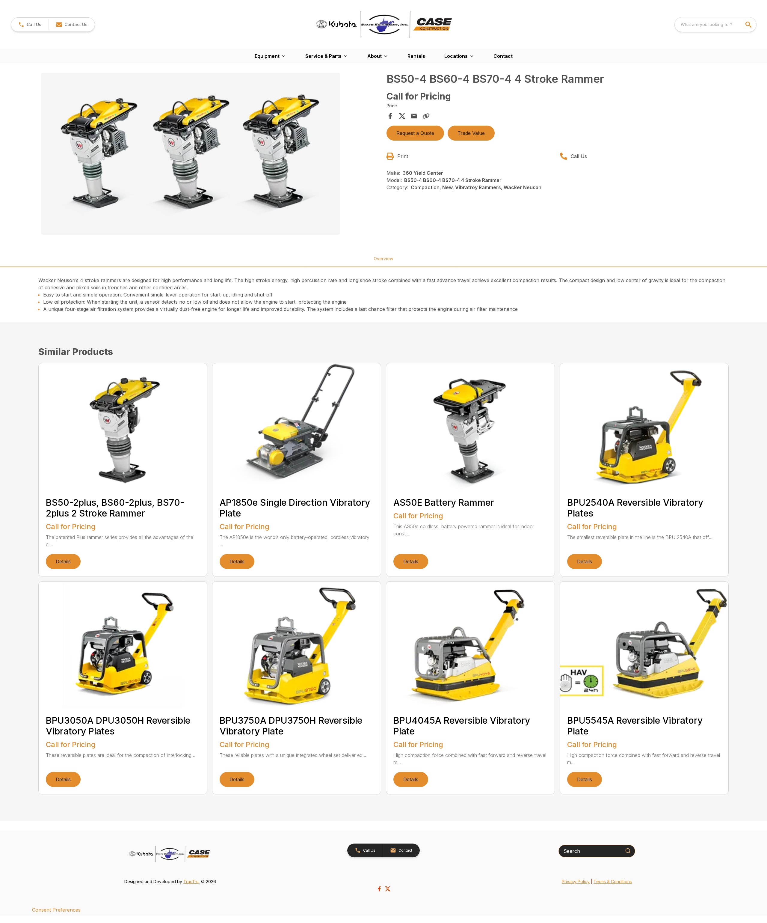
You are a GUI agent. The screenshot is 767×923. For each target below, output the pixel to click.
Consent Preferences (56, 910)
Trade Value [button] (471, 133)
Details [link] (63, 561)
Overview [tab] (383, 258)
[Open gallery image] (190, 154)
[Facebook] (379, 888)
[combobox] (715, 24)
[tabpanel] (211, 155)
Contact (503, 56)
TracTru (191, 881)
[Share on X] (402, 116)
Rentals (416, 56)
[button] (30, 24)
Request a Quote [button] (415, 133)
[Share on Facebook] (390, 116)
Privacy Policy (576, 881)
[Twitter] (388, 888)
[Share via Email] (414, 116)
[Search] (628, 851)
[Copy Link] (426, 116)
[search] (749, 24)
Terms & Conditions (613, 881)
